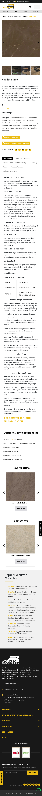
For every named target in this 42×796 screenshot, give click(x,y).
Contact (36, 11)
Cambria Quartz (14, 618)
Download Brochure (11, 137)
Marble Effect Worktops (25, 120)
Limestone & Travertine (16, 642)
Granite (11, 592)
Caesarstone (27, 616)
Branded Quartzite (23, 624)
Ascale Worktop (21, 586)
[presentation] (5, 492)
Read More (6, 109)
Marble (10, 600)
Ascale (23, 610)
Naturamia (12, 626)
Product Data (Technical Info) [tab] (14, 163)
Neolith (23, 16)
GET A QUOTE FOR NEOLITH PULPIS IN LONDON (18, 419)
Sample (16, 11)
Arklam (19, 605)
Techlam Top (13, 589)
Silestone (17, 616)
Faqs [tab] (5, 167)
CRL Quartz (12, 620)
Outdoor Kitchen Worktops (18, 128)
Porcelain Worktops (13, 16)
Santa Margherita (21, 634)
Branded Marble (20, 600)
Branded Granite (21, 592)
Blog (3, 1)
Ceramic (11, 586)
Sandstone (23, 637)
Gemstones (17, 639)
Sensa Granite (23, 594)
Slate (16, 637)
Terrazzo (11, 631)
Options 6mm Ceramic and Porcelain (23, 123)
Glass (10, 639)
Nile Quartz (32, 620)
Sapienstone (23, 589)
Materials (6, 11)
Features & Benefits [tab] (23, 158)
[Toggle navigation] (37, 7)
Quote (26, 11)
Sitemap (20, 785)
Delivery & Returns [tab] (10, 171)
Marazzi (10, 610)
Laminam (32, 586)
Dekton (18, 608)
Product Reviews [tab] (17, 167)
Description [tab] (7, 158)
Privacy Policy (12, 785)
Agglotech (20, 631)
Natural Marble (19, 602)
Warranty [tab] (33, 163)
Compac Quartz (27, 618)
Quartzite (12, 624)
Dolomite (26, 639)
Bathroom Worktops (18, 118)
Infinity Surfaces (29, 608)
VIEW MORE (21, 508)
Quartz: (11, 616)
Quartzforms (22, 620)
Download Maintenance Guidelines (16, 143)
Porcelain (12, 605)
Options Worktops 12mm (11, 125)
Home (3, 16)
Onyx (31, 637)
